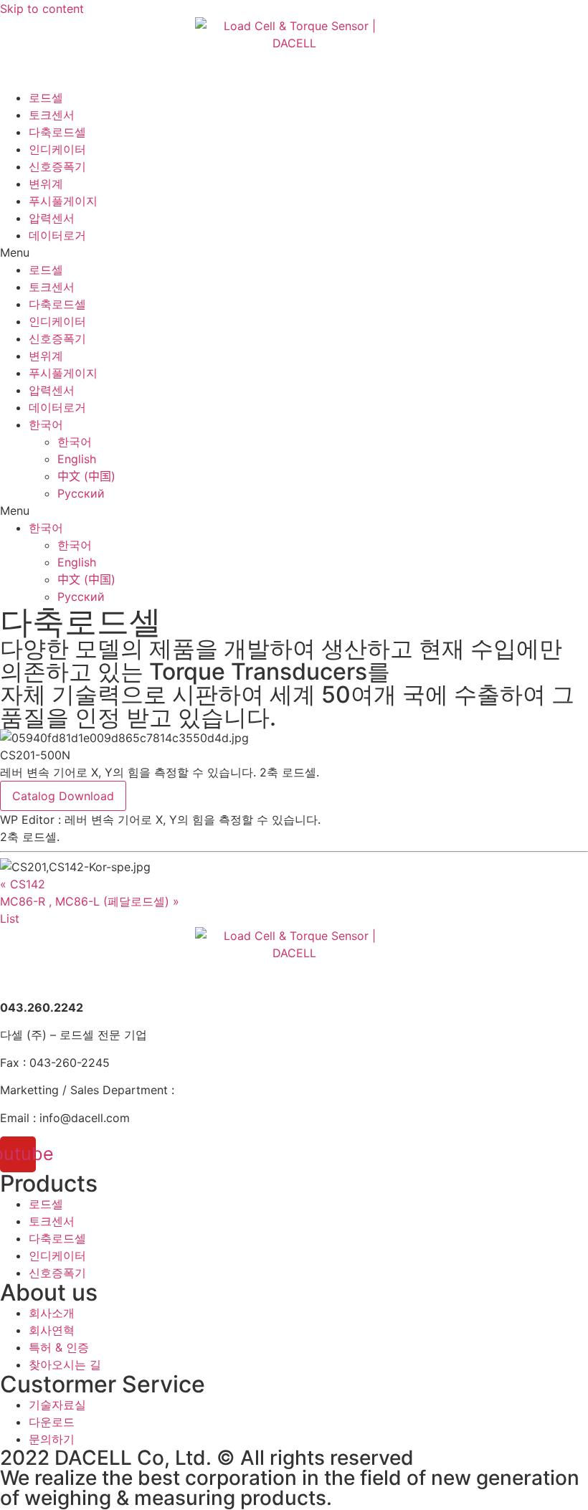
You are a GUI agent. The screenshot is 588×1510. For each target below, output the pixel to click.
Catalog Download (63, 796)
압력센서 (52, 218)
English (76, 459)
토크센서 (52, 115)
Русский (81, 493)
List (9, 918)
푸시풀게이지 (63, 201)
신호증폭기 (57, 166)
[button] (294, 252)
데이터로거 (57, 235)
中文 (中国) (86, 476)
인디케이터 (57, 149)
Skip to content (42, 8)
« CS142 (22, 884)
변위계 (46, 183)
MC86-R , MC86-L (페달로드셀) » (89, 901)
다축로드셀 (57, 132)
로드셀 (46, 97)
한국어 (46, 424)
